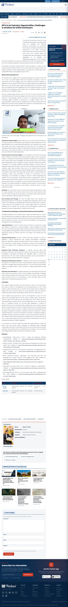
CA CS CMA (45, 13)
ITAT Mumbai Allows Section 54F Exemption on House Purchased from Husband (56, 160)
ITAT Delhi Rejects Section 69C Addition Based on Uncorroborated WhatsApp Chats (57, 167)
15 (62, 254)
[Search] (66, 13)
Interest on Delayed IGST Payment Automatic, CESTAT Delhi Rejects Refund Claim (57, 114)
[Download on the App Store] (56, 576)
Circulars (46, 589)
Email (5, 540)
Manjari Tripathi (7, 31)
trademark (41, 419)
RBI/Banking (35, 591)
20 (57, 257)
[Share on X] (36, 32)
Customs (36, 13)
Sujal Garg (32, 37)
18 (51, 257)
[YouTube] (9, 592)
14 (59, 254)
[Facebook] (3, 592)
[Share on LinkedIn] (39, 32)
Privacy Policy (54, 601)
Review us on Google (10, 460)
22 (62, 257)
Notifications (47, 587)
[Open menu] (65, 5)
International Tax (24, 596)
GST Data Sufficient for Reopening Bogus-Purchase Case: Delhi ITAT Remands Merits (57, 140)
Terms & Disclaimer (62, 601)
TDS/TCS (22, 593)
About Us (58, 587)
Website (5, 545)
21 (59, 257)
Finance (61, 13)
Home (2, 13)
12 (54, 254)
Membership (59, 596)
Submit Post (56, 1)
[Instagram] (16, 592)
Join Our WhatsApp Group (11, 456)
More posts (51, 105)
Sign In (63, 1)
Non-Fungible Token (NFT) (30, 419)
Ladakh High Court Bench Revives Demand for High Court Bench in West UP (56, 88)
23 (64, 257)
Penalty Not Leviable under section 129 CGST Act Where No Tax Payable (57, 81)
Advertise (58, 591)
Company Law (25, 13)
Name (5, 534)
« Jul (49, 264)
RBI (53, 13)
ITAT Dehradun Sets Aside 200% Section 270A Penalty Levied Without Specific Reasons (56, 127)
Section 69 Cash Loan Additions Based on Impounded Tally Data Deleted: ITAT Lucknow (56, 173)
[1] (24, 170)
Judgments (46, 591)
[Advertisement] (12, 49)
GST (40, 13)
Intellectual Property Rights (15, 419)
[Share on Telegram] (45, 32)
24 (49, 259)
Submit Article (59, 589)
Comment (6, 518)
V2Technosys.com (26, 601)
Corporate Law (9, 20)
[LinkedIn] (12, 592)
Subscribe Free (28, 574)
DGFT (50, 13)
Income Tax (6, 13)
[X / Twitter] (6, 592)
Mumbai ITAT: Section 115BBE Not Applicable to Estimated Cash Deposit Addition (56, 121)
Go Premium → (57, 64)
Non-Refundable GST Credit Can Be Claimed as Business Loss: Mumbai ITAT (56, 134)
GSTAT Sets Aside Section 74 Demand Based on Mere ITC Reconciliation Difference (55, 75)
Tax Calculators (47, 596)
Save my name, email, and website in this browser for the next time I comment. (20, 551)
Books (48, 1)
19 (54, 257)
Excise (31, 13)
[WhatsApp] (3, 595)
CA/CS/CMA (35, 596)
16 (64, 254)
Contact (58, 593)
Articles (15, 20)
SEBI (57, 13)
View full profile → (8, 446)
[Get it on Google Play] (46, 576)
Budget (12, 13)
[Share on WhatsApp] (42, 32)
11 (51, 254)
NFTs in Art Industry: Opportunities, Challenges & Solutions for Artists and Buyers (23, 26)
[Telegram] (6, 595)
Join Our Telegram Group (28, 456)
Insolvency (35, 593)
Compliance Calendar (49, 593)
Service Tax (18, 13)
